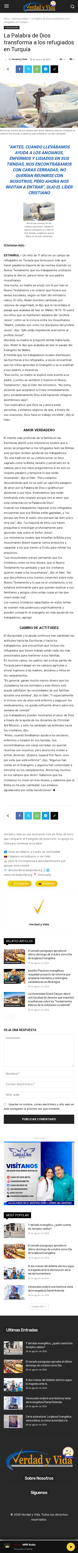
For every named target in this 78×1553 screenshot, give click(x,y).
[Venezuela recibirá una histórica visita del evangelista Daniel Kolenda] (14, 1292)
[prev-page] (6, 1016)
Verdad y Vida (19, 59)
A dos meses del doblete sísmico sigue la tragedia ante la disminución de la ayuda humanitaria (51, 1270)
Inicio (6, 18)
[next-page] (12, 1016)
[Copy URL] (54, 69)
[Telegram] (45, 69)
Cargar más (37, 1306)
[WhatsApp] (37, 69)
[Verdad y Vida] (6, 59)
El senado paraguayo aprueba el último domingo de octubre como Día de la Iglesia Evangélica (50, 954)
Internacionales (20, 18)
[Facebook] (19, 69)
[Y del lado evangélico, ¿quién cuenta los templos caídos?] (14, 1230)
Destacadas (10, 982)
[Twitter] (28, 69)
